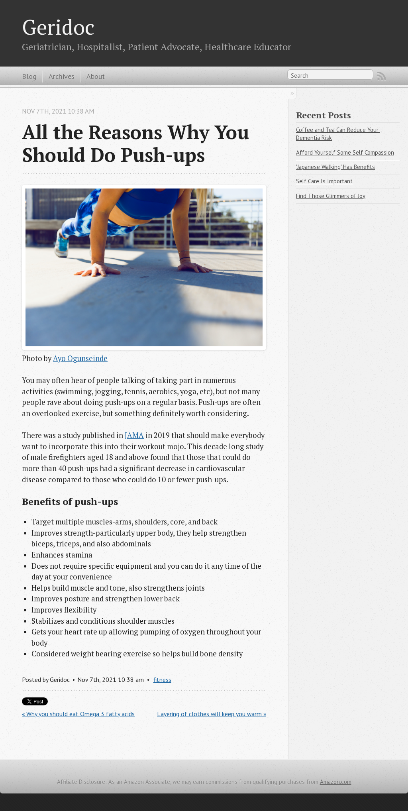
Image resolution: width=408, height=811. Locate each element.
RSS (381, 76)
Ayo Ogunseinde (80, 358)
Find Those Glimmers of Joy (330, 196)
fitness (162, 679)
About (95, 76)
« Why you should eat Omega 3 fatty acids (78, 714)
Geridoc (58, 27)
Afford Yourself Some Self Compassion (345, 152)
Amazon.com (335, 781)
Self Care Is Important (324, 181)
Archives (62, 76)
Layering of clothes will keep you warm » (211, 714)
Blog (29, 76)
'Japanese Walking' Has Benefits (335, 167)
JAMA (134, 435)
